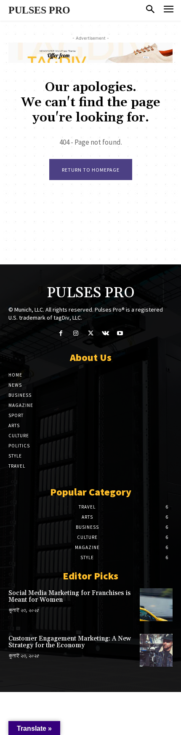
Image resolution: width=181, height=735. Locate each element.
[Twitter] (90, 333)
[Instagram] (75, 333)
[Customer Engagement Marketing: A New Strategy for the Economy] (156, 650)
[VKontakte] (105, 333)
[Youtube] (120, 333)
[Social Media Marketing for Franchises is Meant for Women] (156, 604)
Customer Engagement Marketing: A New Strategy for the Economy (69, 642)
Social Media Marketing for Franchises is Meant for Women (69, 596)
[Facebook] (61, 333)
